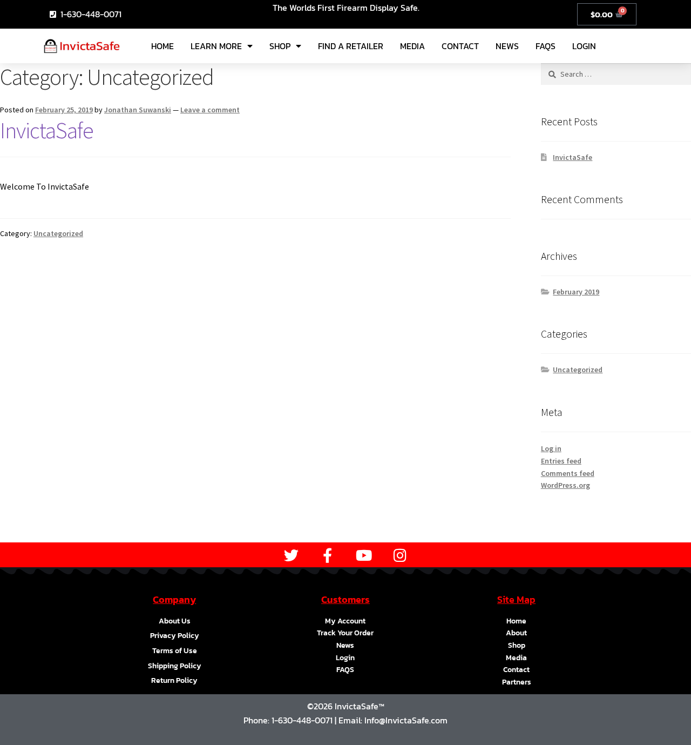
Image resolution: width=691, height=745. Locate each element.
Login (584, 45)
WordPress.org (565, 485)
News (507, 45)
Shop (279, 45)
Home (162, 45)
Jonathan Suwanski (137, 110)
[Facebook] (327, 555)
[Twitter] (291, 555)
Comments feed (567, 473)
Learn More (216, 45)
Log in (551, 448)
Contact (460, 45)
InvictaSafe (46, 130)
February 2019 (576, 292)
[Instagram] (399, 555)
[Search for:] (616, 74)
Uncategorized (58, 233)
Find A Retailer (350, 45)
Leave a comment (210, 110)
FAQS (545, 45)
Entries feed (561, 461)
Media (412, 45)
